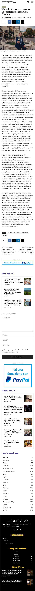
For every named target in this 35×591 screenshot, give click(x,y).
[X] (14, 22)
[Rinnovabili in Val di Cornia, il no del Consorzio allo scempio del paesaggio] (27, 291)
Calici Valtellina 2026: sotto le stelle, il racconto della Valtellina (13, 397)
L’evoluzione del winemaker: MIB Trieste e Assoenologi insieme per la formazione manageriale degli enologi (13, 409)
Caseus (18, 232)
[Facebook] (9, 22)
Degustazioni (25, 232)
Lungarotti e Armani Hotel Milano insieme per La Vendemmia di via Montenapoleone (9, 252)
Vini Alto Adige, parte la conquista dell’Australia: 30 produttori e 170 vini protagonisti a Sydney (13, 303)
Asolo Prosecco (11, 232)
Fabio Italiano (7, 17)
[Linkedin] (18, 22)
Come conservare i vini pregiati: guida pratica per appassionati (12, 581)
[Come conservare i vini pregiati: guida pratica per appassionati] (30, 582)
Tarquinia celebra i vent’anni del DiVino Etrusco (11, 442)
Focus (3, 7)
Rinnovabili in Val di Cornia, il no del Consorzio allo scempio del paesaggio (12, 291)
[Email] (22, 22)
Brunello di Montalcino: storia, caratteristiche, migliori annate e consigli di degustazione (12, 572)
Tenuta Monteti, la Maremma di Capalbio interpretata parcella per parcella (13, 421)
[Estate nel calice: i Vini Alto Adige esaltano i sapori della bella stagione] (27, 281)
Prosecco (5, 235)
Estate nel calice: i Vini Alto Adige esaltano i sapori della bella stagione (13, 280)
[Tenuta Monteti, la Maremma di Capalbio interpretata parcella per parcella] (28, 421)
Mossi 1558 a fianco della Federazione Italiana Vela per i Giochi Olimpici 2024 (25, 252)
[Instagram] (17, 530)
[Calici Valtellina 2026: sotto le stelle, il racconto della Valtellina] (28, 398)
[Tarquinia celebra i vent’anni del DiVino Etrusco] (28, 443)
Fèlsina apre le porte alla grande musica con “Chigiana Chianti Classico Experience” (13, 432)
